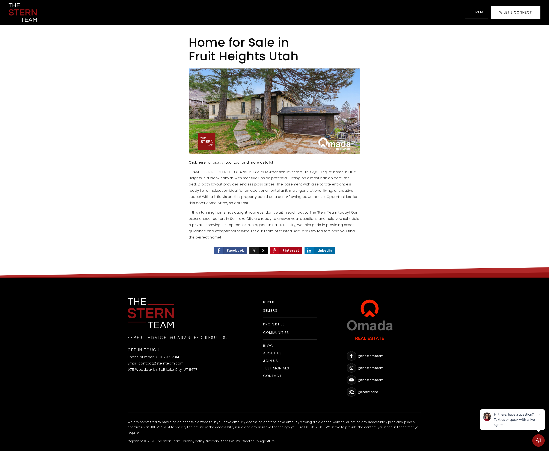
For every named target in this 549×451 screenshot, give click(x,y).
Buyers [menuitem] (270, 302)
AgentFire (267, 441)
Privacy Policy (193, 441)
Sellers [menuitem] (270, 310)
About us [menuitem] (272, 353)
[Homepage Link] (23, 12)
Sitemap (212, 441)
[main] (274, 151)
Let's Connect (517, 12)
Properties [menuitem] (274, 324)
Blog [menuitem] (268, 345)
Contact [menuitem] (272, 375)
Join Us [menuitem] (270, 360)
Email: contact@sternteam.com (156, 363)
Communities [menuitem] (276, 332)
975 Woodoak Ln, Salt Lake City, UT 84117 (162, 369)
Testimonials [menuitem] (276, 368)
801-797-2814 (167, 357)
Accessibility (230, 441)
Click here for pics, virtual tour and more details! (231, 162)
